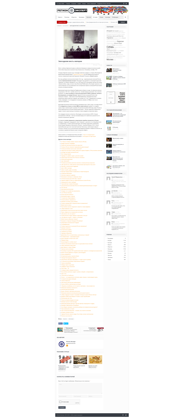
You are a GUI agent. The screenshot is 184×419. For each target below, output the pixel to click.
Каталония (113, 39)
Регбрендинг (115, 17)
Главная (68, 3)
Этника (101, 17)
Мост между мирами (66, 154)
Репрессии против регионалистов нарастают (71, 145)
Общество (74, 17)
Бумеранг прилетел (66, 228)
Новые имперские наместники (68, 245)
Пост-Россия (64, 187)
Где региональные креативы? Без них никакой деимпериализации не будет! (79, 185)
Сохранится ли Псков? (66, 231)
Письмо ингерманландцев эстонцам (69, 300)
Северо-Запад (121, 34)
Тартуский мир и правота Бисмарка (69, 184)
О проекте (73, 3)
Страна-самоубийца (66, 263)
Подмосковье (110, 43)
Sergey (113, 212)
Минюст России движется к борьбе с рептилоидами (73, 252)
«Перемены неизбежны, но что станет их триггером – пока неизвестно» (78, 286)
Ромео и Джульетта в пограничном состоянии (72, 212)
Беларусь (115, 38)
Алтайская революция (66, 173)
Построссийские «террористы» (68, 199)
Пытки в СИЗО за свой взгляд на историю (71, 284)
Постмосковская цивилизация (117, 121)
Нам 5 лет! (63, 273)
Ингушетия (119, 56)
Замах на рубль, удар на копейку (69, 170)
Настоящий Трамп (117, 213)
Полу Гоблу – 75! (65, 268)
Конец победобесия (66, 254)
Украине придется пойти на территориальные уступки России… (76, 180)
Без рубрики (110, 238)
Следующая (92, 328)
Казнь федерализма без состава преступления (82, 22)
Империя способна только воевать (69, 201)
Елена (113, 221)
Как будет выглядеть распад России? (70, 152)
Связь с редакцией (91, 3)
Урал (108, 49)
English (79, 3)
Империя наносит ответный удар (69, 301)
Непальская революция (66, 159)
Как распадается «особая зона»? (69, 242)
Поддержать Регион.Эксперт (104, 3)
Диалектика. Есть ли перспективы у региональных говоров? (75, 235)
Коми (113, 45)
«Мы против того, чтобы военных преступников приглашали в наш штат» (78, 164)
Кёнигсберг (118, 43)
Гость (113, 200)
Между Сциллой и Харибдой (68, 143)
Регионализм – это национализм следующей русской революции (119, 115)
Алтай (118, 51)
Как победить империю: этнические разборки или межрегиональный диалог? (79, 307)
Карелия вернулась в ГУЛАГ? (118, 145)
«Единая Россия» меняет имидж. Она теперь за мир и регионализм (77, 314)
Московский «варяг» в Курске (68, 196)
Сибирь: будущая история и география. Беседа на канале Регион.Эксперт (78, 294)
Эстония (115, 31)
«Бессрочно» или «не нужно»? (68, 213)
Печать (96, 65)
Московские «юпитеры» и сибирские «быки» (71, 177)
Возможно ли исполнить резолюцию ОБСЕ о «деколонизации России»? (71, 331)
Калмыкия (113, 56)
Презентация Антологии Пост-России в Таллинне (72, 157)
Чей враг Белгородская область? (69, 257)
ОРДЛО (123, 32)
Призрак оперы (64, 240)
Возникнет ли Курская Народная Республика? (72, 221)
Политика (66, 17)
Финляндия (71, 318)
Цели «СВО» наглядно (66, 168)
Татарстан (117, 52)
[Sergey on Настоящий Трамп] (108, 213)
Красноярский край (112, 41)
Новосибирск (118, 45)
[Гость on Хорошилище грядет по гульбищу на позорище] (108, 202)
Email (101, 65)
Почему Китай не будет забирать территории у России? (74, 215)
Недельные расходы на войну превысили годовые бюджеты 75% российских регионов (81, 150)
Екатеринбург (117, 32)
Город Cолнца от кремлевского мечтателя (119, 151)
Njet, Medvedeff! (65, 161)
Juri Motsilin (115, 191)
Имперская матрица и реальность (69, 287)
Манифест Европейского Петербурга (70, 305)
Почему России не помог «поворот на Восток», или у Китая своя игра (119, 181)
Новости (60, 17)
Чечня (108, 56)
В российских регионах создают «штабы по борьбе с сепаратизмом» (77, 271)
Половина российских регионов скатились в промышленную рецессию (78, 162)
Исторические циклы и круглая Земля (70, 256)
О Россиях (115, 127)
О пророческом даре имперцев (68, 279)
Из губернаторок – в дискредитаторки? (70, 236)
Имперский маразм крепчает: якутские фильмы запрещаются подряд (77, 303)
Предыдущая (69, 328)
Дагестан (109, 45)
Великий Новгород (112, 34)
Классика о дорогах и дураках (68, 175)
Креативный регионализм (67, 189)
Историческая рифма (66, 229)
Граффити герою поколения (68, 266)
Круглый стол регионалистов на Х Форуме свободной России (118, 158)
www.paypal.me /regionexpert (89, 136)
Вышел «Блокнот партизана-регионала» (70, 291)
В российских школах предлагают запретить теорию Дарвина (75, 206)
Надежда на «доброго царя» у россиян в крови (72, 155)
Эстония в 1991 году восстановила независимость (106, 22)
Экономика (81, 17)
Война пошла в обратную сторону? (69, 219)
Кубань (108, 39)
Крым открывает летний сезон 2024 (69, 238)
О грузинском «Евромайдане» (68, 198)
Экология (88, 17)
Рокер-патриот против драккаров (79, 366)
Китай (108, 32)
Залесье (123, 47)
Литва (120, 38)
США (119, 47)
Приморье (119, 58)
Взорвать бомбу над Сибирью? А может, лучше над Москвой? (75, 296)
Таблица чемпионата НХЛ (119, 84)
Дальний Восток (118, 36)
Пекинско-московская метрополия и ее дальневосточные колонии (77, 243)
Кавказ (116, 47)
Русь (114, 60)
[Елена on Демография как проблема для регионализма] (108, 223)
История (95, 17)
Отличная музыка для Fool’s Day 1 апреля (71, 178)
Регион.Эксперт (61, 63)
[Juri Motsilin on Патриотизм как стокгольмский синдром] (108, 192)
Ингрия (109, 31)
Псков (111, 32)
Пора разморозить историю (67, 308)
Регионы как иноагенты (66, 316)
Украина (110, 38)
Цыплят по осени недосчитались (93, 366)
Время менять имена (66, 205)
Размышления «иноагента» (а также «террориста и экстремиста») (63, 367)
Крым (124, 38)
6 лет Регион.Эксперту (66, 192)
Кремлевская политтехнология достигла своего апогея (74, 210)
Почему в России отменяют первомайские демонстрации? (75, 147)
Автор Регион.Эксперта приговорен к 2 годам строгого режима (76, 259)
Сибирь (110, 46)
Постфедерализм (65, 224)
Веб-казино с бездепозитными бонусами (117, 70)
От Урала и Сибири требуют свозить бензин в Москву (73, 141)
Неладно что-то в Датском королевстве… (70, 191)
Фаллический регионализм (67, 289)
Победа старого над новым (67, 264)
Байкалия (114, 58)
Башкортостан (111, 51)
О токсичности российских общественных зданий (72, 261)
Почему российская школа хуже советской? (71, 148)
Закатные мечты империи (67, 249)
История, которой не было (67, 312)
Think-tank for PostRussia (67, 275)
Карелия (65, 318)
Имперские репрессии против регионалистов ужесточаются (75, 293)
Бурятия (121, 31)
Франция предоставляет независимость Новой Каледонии (75, 171)
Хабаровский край (112, 54)
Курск (118, 39)
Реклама (109, 253)
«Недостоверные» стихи (67, 208)
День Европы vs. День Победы (68, 247)
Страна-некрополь (65, 280)
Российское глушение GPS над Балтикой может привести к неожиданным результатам (81, 250)
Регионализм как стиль (66, 298)
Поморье (109, 36)
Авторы (84, 3)
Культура (107, 17)
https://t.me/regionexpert (88, 134)
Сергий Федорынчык (117, 177)
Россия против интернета (67, 194)
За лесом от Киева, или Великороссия (119, 166)
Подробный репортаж (78, 74)
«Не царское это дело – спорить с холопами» (72, 217)
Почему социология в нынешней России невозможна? (74, 226)
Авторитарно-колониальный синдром (70, 222)
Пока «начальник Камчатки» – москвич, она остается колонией (76, 310)
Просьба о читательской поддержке (69, 166)
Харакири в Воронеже (66, 233)
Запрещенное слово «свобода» (68, 182)
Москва (110, 59)
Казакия (121, 54)
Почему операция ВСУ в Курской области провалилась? (74, 203)
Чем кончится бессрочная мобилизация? (70, 282)
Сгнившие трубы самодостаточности (69, 270)
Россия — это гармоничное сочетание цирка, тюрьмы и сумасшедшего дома (79, 277)
